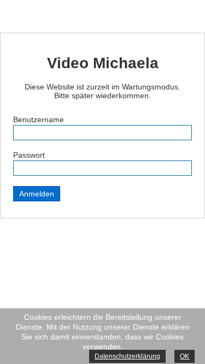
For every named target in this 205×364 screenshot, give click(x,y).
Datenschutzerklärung (127, 356)
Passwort (29, 155)
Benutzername (38, 119)
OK (184, 356)
